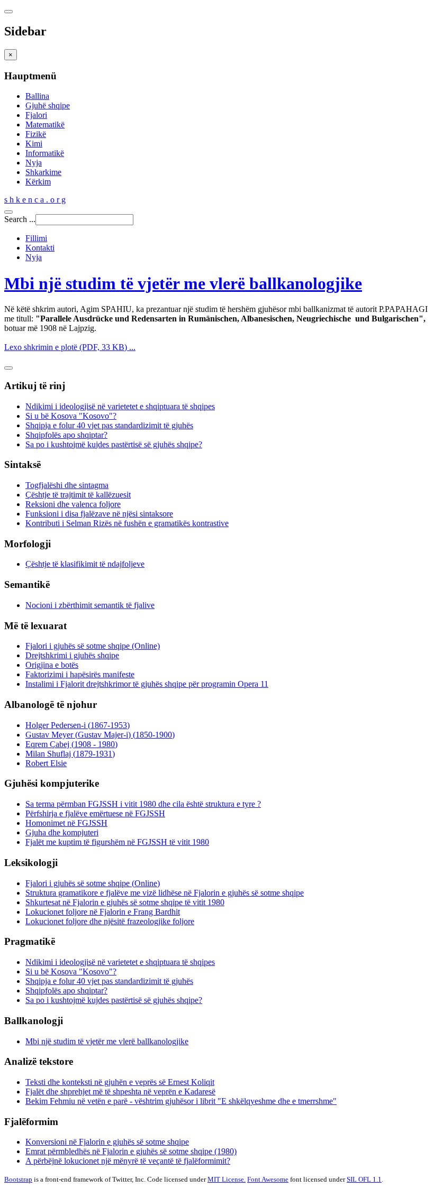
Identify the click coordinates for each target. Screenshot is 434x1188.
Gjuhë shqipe (47, 105)
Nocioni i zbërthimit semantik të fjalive (90, 605)
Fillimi (36, 238)
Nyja (33, 162)
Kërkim (38, 181)
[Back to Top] (8, 368)
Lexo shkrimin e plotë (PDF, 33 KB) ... (69, 347)
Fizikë (35, 134)
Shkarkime (43, 172)
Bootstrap (18, 1179)
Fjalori (36, 114)
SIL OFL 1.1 (364, 1179)
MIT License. (226, 1179)
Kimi (33, 143)
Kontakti (40, 247)
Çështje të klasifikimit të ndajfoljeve (84, 563)
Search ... (19, 219)
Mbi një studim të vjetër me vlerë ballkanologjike (183, 283)
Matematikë (45, 124)
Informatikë (44, 153)
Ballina (37, 95)
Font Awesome (267, 1179)
